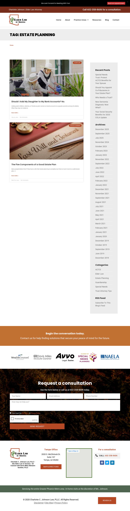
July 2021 (99, 206)
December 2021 (102, 189)
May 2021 (99, 215)
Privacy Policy (35, 413)
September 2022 (102, 163)
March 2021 (100, 223)
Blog (107, 20)
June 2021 (99, 211)
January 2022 (101, 185)
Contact (116, 20)
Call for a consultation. (102, 9)
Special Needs (101, 287)
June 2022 (99, 172)
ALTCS (98, 269)
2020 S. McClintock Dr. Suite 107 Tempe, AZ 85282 (50, 457)
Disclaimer (25, 413)
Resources (96, 20)
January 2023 (101, 155)
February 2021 (101, 228)
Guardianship (101, 282)
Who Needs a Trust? (103, 97)
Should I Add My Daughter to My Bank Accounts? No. (38, 101)
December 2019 (102, 241)
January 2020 (101, 236)
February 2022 (101, 181)
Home (58, 20)
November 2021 (102, 193)
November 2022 (102, 159)
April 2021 (99, 219)
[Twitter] (107, 463)
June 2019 (99, 253)
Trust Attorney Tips (103, 291)
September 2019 (102, 249)
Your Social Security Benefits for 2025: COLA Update (103, 115)
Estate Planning (102, 278)
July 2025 (99, 138)
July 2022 (99, 168)
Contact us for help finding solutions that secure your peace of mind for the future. (65, 338)
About (67, 20)
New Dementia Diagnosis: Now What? (101, 105)
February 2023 (101, 151)
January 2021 (101, 232)
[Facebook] (102, 463)
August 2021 (100, 202)
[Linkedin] (112, 463)
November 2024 (102, 142)
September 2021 (102, 198)
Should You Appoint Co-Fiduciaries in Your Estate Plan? (103, 90)
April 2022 (99, 176)
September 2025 (102, 133)
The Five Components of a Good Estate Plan (33, 164)
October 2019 (101, 245)
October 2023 (101, 146)
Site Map (49, 503)
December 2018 (102, 258)
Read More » (14, 112)
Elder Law (99, 274)
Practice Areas (80, 20)
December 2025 (102, 129)
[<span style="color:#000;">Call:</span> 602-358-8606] (96, 455)
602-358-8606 (108, 455)
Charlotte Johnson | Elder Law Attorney (25, 9)
